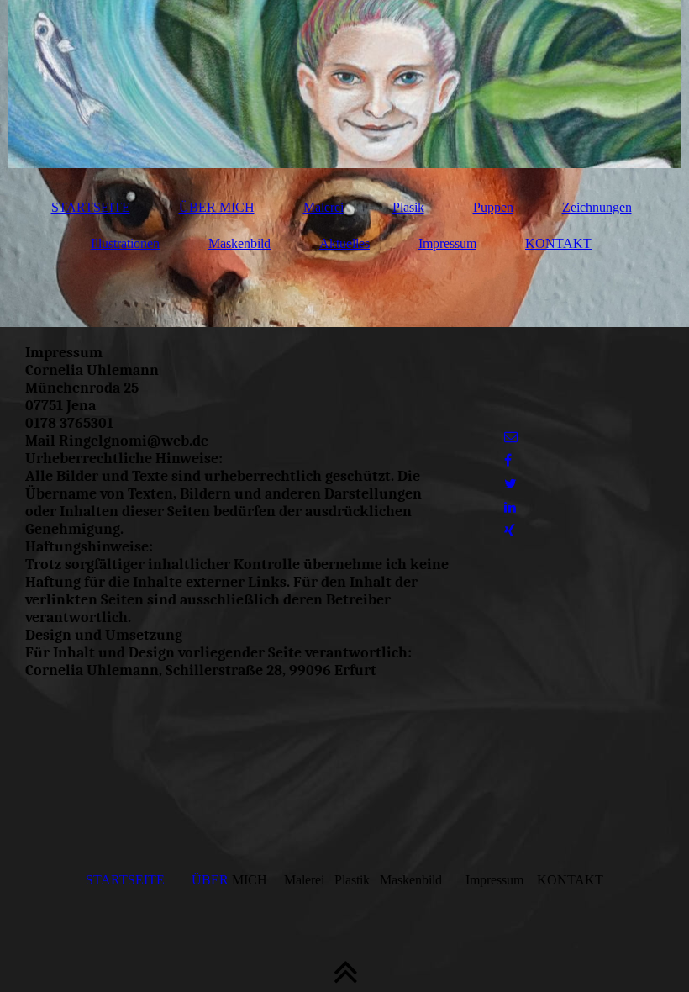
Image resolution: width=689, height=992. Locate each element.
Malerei (323, 207)
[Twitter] (510, 484)
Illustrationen (125, 243)
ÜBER (212, 880)
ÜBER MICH (217, 207)
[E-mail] (511, 437)
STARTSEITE (90, 207)
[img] (344, 84)
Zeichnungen (597, 207)
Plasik (408, 207)
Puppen (493, 207)
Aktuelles (344, 243)
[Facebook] (508, 460)
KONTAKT (558, 243)
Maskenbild (239, 243)
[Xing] (509, 531)
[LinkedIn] (510, 507)
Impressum (447, 243)
